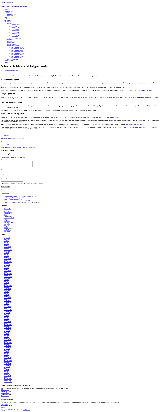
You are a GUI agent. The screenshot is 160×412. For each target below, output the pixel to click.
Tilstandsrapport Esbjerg (17, 56)
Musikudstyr (7, 230)
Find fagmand (7, 21)
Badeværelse (7, 209)
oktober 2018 (7, 346)
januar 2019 (7, 341)
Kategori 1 (7, 224)
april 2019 (6, 337)
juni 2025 (6, 253)
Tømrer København (16, 38)
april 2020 (6, 319)
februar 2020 (7, 322)
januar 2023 (7, 284)
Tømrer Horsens (15, 27)
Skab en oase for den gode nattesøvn (13, 199)
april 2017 (6, 373)
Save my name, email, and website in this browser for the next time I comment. (23, 183)
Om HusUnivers (8, 60)
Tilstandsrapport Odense (17, 51)
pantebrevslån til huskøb (147, 90)
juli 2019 (6, 332)
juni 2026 (6, 241)
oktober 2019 (7, 328)
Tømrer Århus (14, 36)
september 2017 (8, 365)
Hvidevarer (7, 221)
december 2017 (8, 361)
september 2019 (8, 329)
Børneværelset (11, 15)
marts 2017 (7, 374)
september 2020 (8, 311)
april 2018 (6, 355)
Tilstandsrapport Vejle (16, 57)
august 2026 (7, 238)
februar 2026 (7, 247)
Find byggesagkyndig (13, 45)
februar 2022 (7, 298)
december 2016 (8, 379)
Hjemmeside (4, 179)
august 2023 (7, 278)
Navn (2, 170)
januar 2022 (7, 299)
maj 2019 (6, 335)
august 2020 (7, 313)
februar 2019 (7, 340)
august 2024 (7, 265)
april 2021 (6, 305)
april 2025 (6, 256)
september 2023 (8, 277)
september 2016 (8, 382)
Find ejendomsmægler (13, 59)
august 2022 (7, 290)
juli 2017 (6, 368)
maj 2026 (6, 242)
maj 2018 (6, 353)
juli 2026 (6, 239)
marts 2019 (7, 338)
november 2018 (8, 344)
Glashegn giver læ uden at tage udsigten (14, 198)
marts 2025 (7, 257)
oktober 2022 (7, 289)
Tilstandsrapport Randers (17, 50)
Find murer (10, 41)
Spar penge (7, 20)
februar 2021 (7, 307)
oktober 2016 (7, 380)
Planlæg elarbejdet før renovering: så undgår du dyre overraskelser (21, 202)
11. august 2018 (5, 70)
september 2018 (8, 347)
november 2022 (8, 287)
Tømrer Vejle (14, 26)
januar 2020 (7, 323)
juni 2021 (6, 304)
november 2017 (8, 362)
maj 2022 (6, 295)
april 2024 (6, 268)
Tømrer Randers (15, 30)
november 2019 (8, 326)
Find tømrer (10, 23)
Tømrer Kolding (15, 29)
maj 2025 (6, 254)
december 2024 (8, 262)
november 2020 (8, 310)
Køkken (6, 17)
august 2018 (7, 349)
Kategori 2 (7, 225)
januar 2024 (7, 272)
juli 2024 (6, 266)
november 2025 (8, 248)
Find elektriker (11, 42)
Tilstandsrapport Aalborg (17, 48)
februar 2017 (7, 376)
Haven (6, 18)
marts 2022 (7, 296)
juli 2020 (6, 314)
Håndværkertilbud (9, 218)
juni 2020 (6, 316)
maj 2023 (6, 283)
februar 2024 (7, 271)
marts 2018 (7, 356)
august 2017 (7, 367)
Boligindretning (8, 12)
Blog (5, 210)
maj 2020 (6, 317)
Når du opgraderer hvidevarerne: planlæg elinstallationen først (20, 196)
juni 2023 (6, 281)
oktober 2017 (7, 364)
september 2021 (8, 302)
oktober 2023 (7, 275)
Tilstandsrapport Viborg (17, 54)
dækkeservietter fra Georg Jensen (134, 124)
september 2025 (8, 250)
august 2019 (7, 331)
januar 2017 (7, 377)
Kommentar (4, 160)
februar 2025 (7, 259)
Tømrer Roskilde (15, 24)
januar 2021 (7, 308)
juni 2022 (6, 293)
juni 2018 (6, 352)
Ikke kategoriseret (8, 222)
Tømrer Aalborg (15, 33)
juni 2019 (6, 334)
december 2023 (8, 274)
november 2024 (8, 263)
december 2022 (8, 286)
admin (11, 70)
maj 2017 (6, 371)
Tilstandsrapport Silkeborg (17, 53)
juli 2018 (6, 350)
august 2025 (7, 251)
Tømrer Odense (15, 35)
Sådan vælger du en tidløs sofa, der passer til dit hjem (18, 201)
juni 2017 (6, 370)
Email (2, 174)
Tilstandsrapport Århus (17, 47)
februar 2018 (7, 358)
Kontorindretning (11, 14)
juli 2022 (6, 292)
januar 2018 (7, 359)
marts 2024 (7, 269)
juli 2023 (6, 280)
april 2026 (6, 244)
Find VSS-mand (11, 44)
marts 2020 (7, 320)
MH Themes (26, 410)
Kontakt (6, 62)
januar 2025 (7, 260)
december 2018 (8, 343)
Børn (5, 215)
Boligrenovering (8, 11)
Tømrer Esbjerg (15, 32)
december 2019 (8, 325)
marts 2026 (7, 245)
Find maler (10, 39)
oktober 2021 (7, 301)
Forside (6, 9)
